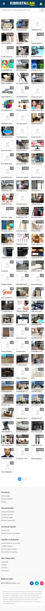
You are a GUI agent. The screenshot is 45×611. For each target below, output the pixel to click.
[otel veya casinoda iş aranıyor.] (22, 118)
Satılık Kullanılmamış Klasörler (25, 30)
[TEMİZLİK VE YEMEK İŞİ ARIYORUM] (37, 24)
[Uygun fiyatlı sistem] (37, 252)
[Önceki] (25, 479)
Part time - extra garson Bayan (11, 217)
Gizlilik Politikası (7, 546)
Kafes (33, 378)
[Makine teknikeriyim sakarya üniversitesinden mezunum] (37, 171)
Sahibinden (19, 43)
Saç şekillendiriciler (22, 83)
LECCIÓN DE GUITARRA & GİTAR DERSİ (13, 110)
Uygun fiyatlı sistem (37, 257)
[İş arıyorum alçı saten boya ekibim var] (37, 131)
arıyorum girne (21, 351)
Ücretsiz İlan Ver (7, 514)
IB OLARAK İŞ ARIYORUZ (9, 164)
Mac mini (4, 338)
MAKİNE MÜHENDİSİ (7, 284)
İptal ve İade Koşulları (9, 549)
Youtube (4, 567)
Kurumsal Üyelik (7, 517)
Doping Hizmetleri (7, 512)
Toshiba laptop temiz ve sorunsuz (27, 365)
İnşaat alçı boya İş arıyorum (9, 150)
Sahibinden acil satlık (8, 190)
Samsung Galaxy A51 (7, 231)
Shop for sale (5, 405)
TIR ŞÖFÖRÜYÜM (22, 97)
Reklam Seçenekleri (8, 520)
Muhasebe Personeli (23, 338)
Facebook (4, 562)
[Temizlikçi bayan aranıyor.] (22, 131)
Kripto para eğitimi (22, 177)
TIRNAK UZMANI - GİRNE (24, 311)
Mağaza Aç (5, 530)
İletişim (3, 502)
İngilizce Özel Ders (37, 110)
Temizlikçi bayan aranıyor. (24, 137)
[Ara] (42, 10)
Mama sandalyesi (6, 83)
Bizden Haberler (7, 499)
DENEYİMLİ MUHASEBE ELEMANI (11, 123)
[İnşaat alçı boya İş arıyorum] (7, 144)
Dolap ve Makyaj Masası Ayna (25, 445)
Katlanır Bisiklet (21, 164)
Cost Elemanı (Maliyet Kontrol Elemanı (13, 177)
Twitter (4, 565)
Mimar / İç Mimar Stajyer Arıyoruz (27, 378)
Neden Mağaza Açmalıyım (10, 533)
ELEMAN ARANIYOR (37, 56)
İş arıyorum (4, 271)
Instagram (5, 570)
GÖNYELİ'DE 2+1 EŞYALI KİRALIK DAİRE (13, 418)
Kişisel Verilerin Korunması (10, 543)
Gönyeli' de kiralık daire (24, 56)
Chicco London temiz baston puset (27, 150)
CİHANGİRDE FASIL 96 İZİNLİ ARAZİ (12, 391)
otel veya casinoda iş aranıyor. (26, 123)
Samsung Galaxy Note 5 (24, 231)
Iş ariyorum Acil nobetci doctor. (11, 458)
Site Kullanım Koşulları (9, 552)
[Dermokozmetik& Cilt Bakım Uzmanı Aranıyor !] (22, 198)
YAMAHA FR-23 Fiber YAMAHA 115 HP (13, 30)
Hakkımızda (5, 496)
